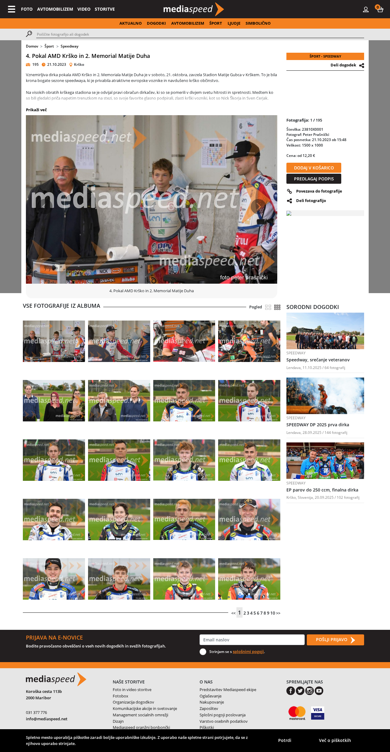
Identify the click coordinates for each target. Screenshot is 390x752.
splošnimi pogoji (248, 651)
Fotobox (120, 696)
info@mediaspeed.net (46, 719)
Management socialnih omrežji (140, 715)
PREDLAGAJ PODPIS (314, 179)
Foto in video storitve (132, 689)
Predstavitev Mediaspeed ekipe (228, 689)
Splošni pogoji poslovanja (223, 715)
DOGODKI (156, 23)
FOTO (27, 9)
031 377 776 (36, 712)
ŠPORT (215, 23)
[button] (380, 9)
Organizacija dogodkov (133, 702)
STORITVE (105, 9)
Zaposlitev (209, 708)
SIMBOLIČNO (258, 23)
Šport (49, 46)
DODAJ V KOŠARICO (314, 168)
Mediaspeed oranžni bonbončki (141, 727)
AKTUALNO (130, 23)
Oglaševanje (211, 696)
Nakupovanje (212, 702)
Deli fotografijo (311, 200)
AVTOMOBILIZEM (55, 9)
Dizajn (118, 721)
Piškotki (207, 727)
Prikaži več (36, 109)
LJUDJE (234, 23)
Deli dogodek (343, 65)
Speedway (69, 46)
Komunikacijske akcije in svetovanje (145, 708)
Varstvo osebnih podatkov (224, 721)
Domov (32, 46)
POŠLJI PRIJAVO (332, 639)
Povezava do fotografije (319, 191)
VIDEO (83, 9)
